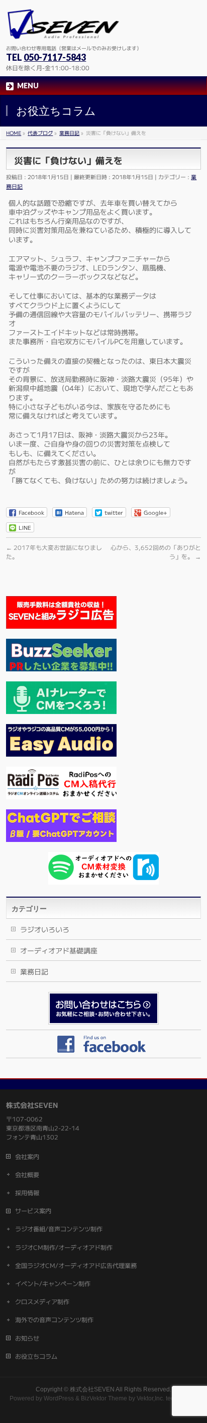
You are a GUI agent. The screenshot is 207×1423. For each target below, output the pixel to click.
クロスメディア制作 (42, 1301)
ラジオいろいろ (44, 929)
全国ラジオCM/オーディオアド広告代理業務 (76, 1265)
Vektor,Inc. (150, 1398)
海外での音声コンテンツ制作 (54, 1319)
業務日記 (34, 971)
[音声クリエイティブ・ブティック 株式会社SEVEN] (63, 27)
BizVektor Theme (104, 1398)
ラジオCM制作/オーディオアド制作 (64, 1247)
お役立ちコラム (36, 1356)
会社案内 (27, 1156)
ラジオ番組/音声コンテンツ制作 (58, 1228)
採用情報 (27, 1192)
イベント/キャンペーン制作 (52, 1283)
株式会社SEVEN (92, 1389)
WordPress (59, 1398)
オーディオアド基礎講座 (58, 950)
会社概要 (27, 1174)
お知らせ (27, 1338)
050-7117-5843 (55, 57)
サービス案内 (33, 1210)
